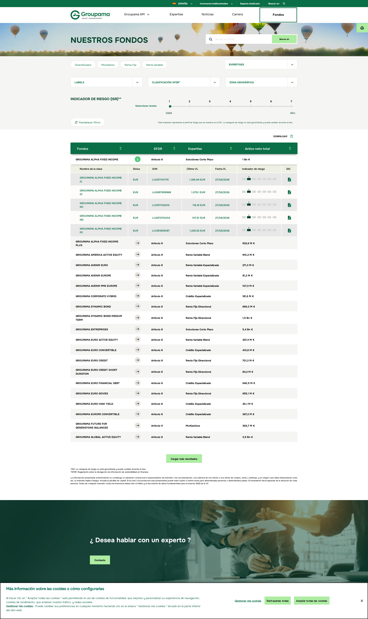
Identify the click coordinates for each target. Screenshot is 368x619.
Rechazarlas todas (278, 600)
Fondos (278, 14)
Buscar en (274, 3)
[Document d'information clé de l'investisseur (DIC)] (289, 179)
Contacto (99, 560)
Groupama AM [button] (134, 13)
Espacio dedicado (250, 3)
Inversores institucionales (214, 3)
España (183, 3)
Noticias (208, 13)
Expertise (176, 13)
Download (280, 136)
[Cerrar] (362, 601)
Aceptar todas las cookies (311, 600)
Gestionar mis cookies (248, 600)
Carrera (237, 13)
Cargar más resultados (184, 458)
